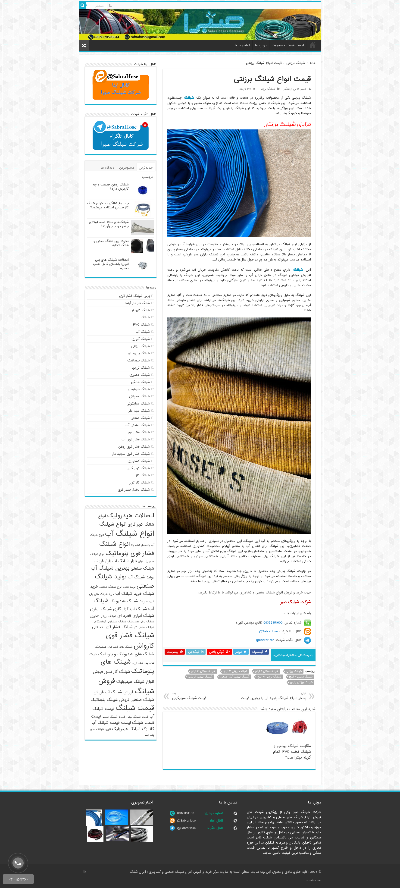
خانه (313, 45)
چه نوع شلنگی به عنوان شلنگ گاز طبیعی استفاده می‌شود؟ (108, 205)
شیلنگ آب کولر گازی (130, 609)
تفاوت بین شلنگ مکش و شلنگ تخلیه (111, 243)
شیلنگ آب (143, 331)
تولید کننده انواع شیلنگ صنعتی (117, 587)
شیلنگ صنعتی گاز (144, 627)
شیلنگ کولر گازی (138, 468)
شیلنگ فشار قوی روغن (134, 446)
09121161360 (185, 813)
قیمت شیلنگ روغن (137, 717)
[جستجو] (82, 5)
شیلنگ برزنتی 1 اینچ (266, 671)
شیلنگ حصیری (139, 374)
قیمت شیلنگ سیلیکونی (189, 696)
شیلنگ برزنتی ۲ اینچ (235, 671)
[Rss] (110, 5)
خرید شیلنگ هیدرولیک (128, 601)
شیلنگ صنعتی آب (137, 425)
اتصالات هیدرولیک (130, 515)
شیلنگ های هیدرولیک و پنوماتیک (126, 654)
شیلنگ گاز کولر (139, 482)
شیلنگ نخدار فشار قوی (134, 489)
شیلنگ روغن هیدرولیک (140, 622)
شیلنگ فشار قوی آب (136, 439)
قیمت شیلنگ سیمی (113, 717)
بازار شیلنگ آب (124, 561)
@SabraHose (186, 820)
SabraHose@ (268, 631)
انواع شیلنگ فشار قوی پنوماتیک (126, 549)
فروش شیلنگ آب (119, 692)
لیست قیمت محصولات (288, 45)
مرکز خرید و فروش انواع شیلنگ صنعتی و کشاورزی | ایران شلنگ (175, 871)
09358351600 (273, 622)
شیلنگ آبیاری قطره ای (135, 616)
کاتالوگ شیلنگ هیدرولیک (133, 729)
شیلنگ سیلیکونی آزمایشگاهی (109, 622)
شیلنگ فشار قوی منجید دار (131, 453)
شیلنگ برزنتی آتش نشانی (235, 677)
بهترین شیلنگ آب (110, 568)
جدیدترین (146, 167)
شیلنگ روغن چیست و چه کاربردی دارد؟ (111, 186)
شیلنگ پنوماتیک (138, 360)
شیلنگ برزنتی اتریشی (200, 677)
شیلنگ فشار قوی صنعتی (112, 627)
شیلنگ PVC (141, 324)
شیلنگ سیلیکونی (138, 403)
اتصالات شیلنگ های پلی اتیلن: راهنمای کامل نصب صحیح (111, 264)
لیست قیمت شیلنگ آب (111, 723)
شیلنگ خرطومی (139, 389)
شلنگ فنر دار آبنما (137, 303)
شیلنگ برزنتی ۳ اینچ (203, 671)
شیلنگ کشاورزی (139, 461)
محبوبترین (126, 167)
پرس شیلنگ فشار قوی (134, 295)
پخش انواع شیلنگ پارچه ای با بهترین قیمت (273, 696)
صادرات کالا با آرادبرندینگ (313, 880)
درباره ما (261, 45)
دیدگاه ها (107, 167)
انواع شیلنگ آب (129, 534)
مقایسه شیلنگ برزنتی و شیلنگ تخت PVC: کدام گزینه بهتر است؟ (292, 751)
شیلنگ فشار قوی (138, 432)
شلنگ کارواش (140, 310)
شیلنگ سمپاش (139, 396)
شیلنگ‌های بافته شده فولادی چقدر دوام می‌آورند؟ (109, 224)
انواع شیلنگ (112, 524)
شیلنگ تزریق (141, 367)
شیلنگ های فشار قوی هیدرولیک (114, 647)
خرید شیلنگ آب (128, 594)
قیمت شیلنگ (135, 708)
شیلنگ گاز (143, 475)
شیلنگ (189, 97)
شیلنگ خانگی (140, 382)
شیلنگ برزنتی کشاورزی (103, 616)
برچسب (147, 176)
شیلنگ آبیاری (140, 339)
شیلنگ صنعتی (140, 417)
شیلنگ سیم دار (139, 410)
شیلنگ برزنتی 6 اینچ (269, 677)
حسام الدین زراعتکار (295, 89)
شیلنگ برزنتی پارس (301, 682)
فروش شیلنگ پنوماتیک (110, 700)
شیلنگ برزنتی (295, 63)
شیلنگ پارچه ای (139, 353)
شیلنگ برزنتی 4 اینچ (301, 677)
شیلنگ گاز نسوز (117, 672)
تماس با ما (242, 45)
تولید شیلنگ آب (141, 577)
